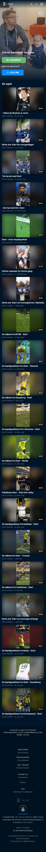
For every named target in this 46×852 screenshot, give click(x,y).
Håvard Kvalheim (23, 768)
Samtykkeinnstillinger (24, 830)
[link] (8, 4)
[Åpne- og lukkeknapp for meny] (41, 4)
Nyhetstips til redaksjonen (23, 792)
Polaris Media (27, 822)
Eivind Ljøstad (23, 753)
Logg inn (14, 72)
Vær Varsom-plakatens (23, 817)
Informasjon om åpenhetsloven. (23, 841)
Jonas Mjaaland (23, 760)
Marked (23, 782)
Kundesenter (23, 777)
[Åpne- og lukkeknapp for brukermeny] (31, 4)
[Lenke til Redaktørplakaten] (23, 808)
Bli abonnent (14, 60)
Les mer (26, 735)
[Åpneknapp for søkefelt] (36, 4)
